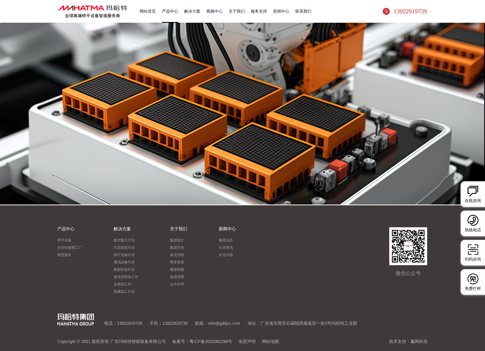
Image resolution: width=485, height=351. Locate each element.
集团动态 (226, 240)
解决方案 (192, 11)
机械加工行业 (124, 291)
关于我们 (237, 11)
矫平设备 (64, 240)
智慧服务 (64, 255)
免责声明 (247, 341)
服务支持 (259, 11)
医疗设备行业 (124, 255)
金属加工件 (122, 284)
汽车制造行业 (124, 247)
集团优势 (177, 277)
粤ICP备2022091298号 (210, 341)
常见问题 (226, 255)
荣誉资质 (177, 262)
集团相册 (177, 269)
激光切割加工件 (126, 277)
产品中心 (170, 11)
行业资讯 (226, 247)
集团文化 (177, 247)
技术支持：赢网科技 (408, 341)
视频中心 (214, 11)
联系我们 (303, 11)
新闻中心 (281, 11)
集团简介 (177, 240)
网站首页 (148, 11)
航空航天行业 (124, 240)
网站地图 (270, 341)
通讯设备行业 (124, 262)
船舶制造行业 (124, 269)
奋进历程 (177, 255)
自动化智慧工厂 (69, 247)
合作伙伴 (177, 284)
